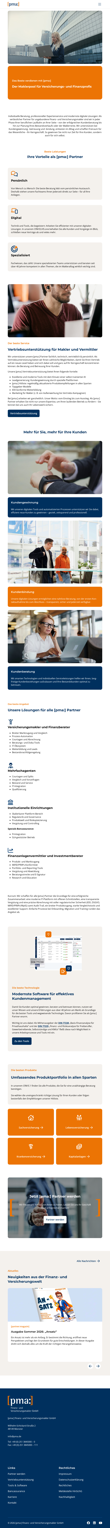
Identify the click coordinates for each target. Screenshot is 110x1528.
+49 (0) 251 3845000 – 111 (25, 1445)
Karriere (12, 1496)
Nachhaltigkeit (67, 1496)
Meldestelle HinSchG (70, 1491)
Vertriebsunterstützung (23, 413)
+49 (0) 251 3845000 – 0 (23, 1441)
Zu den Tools (21, 1041)
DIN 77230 (63, 1022)
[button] (90, 1366)
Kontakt (12, 1502)
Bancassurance (16, 1491)
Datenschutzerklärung (71, 1479)
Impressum (65, 1473)
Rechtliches (65, 1485)
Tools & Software (17, 1485)
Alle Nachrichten (86, 1261)
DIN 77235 (43, 1026)
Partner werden (55, 1219)
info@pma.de (14, 1436)
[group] (55, 1325)
